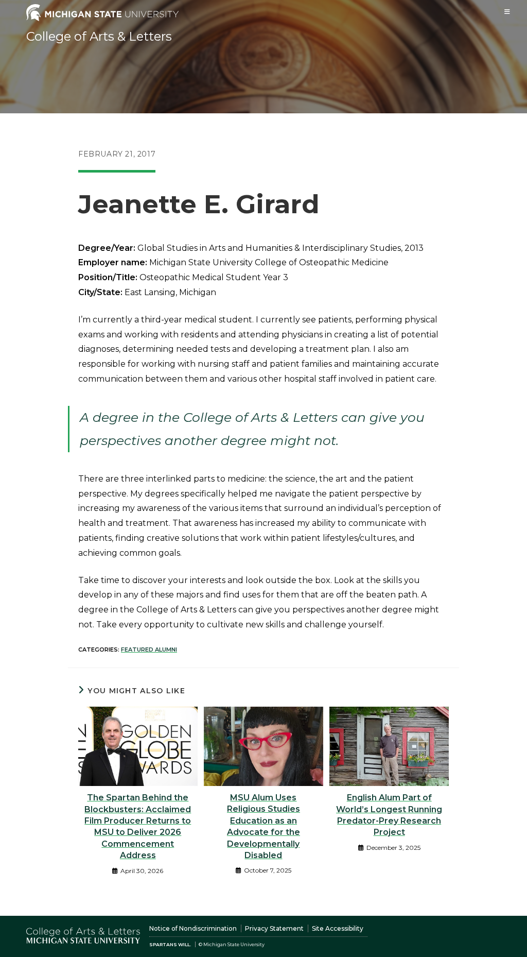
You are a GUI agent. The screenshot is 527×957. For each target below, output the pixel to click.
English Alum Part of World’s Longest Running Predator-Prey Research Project (389, 815)
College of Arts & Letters (99, 36)
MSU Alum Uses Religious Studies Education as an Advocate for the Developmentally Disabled (263, 826)
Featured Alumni (149, 649)
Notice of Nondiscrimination (193, 928)
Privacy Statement (274, 928)
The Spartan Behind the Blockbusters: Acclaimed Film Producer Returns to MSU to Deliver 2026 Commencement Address (137, 826)
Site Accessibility (337, 928)
